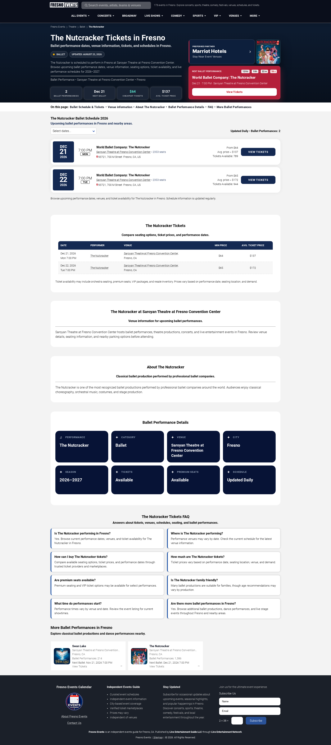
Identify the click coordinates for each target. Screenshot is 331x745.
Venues (234, 15)
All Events (79, 15)
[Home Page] (64, 5)
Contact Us (74, 723)
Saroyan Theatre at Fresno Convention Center (123, 151)
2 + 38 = (224, 720)
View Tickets (234, 91)
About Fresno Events (74, 716)
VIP (216, 15)
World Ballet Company (111, 147)
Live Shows (152, 15)
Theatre (72, 26)
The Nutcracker (99, 255)
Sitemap (158, 737)
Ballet (82, 26)
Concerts (104, 15)
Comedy (176, 15)
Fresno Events (58, 26)
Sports (198, 15)
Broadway (129, 15)
